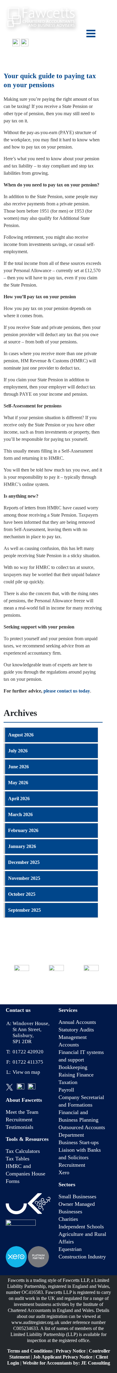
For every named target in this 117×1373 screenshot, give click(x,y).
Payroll (66, 1090)
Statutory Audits (76, 1030)
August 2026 (21, 734)
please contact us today (67, 690)
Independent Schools (81, 1227)
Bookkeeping (72, 1067)
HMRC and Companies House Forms (25, 1173)
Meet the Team (22, 1112)
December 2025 (24, 862)
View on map (26, 1072)
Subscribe (91, 988)
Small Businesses (77, 1196)
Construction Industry (82, 1257)
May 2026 (18, 782)
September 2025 (24, 910)
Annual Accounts (77, 1022)
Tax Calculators (23, 1151)
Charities (68, 1219)
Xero (63, 1172)
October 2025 (21, 894)
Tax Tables (17, 1159)
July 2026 (18, 750)
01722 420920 (52, 42)
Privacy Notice (71, 1350)
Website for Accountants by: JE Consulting (66, 1362)
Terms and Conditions (29, 1350)
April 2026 (19, 798)
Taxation (67, 1082)
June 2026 (18, 766)
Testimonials (19, 1127)
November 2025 (24, 878)
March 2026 (20, 814)
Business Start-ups (78, 1142)
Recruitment (19, 1120)
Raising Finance (76, 1075)
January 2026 (22, 846)
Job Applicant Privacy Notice (62, 1356)
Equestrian (70, 1249)
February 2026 (23, 830)
